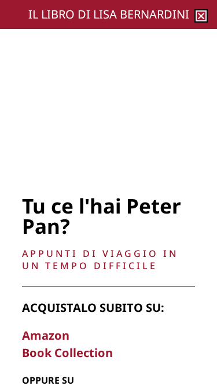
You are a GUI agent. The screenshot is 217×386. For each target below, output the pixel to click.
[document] (108, 193)
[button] (201, 16)
